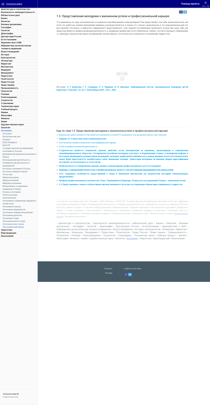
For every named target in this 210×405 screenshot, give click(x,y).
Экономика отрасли (12, 206)
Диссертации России (11, 36)
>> (208, 6)
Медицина (6, 70)
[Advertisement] (19, 275)
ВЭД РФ (6, 145)
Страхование (7, 103)
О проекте (108, 269)
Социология (7, 100)
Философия (6, 115)
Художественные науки (12, 124)
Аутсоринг (7, 133)
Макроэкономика (11, 177)
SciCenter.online (14, 4)
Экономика (6, 130)
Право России (7, 82)
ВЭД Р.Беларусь (10, 142)
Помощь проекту (190, 3)
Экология (5, 127)
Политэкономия (10, 195)
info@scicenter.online (10, 397)
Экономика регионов (12, 215)
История (5, 54)
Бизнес (4, 18)
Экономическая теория (13, 224)
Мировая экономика (12, 183)
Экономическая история (14, 221)
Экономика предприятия (14, 209)
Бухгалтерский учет (12, 136)
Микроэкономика (11, 180)
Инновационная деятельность (16, 160)
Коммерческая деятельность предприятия (137, 204)
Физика (4, 112)
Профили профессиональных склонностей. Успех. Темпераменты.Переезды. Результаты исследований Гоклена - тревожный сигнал (122, 180)
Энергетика (6, 230)
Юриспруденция (8, 233)
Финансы (5, 118)
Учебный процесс (9, 109)
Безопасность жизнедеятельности (18, 12)
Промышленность (9, 88)
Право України (7, 85)
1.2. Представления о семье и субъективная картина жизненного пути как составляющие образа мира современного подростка (120, 184)
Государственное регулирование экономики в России (152, 201)
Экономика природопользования (18, 212)
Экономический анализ (13, 227)
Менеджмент (7, 73)
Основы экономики (12, 192)
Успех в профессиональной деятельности (78, 146)
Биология (5, 21)
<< (203, 6)
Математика (7, 67)
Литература (6, 61)
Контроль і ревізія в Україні (15, 171)
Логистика (7, 174)
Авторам (108, 273)
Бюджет (7, 139)
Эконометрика (9, 198)
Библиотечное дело (10, 15)
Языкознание (7, 236)
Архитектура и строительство (15, 9)
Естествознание (9, 39)
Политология (7, 79)
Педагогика (6, 76)
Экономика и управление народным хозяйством (142, 210)
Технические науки (10, 106)
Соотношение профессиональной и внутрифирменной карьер (87, 142)
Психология (6, 91)
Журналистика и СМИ (11, 42)
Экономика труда (11, 218)
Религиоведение (9, 97)
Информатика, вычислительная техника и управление (84, 229)
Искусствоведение (10, 51)
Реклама (5, 94)
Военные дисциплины (11, 24)
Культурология (8, 58)
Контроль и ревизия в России (16, 168)
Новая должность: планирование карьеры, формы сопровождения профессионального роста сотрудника (110, 166)
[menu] (3, 4)
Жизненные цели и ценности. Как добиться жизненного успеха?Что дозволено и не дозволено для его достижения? (113, 135)
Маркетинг (6, 64)
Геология (5, 30)
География (6, 27)
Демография (7, 33)
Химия (4, 121)
